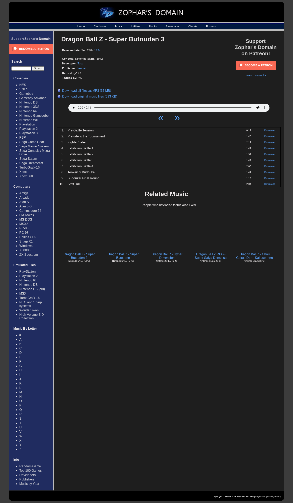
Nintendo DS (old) (32, 289)
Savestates (173, 26)
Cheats (192, 26)
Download (269, 130)
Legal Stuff (260, 496)
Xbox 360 (26, 176)
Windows (25, 246)
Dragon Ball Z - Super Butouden (123, 255)
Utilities (135, 26)
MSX (22, 293)
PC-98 (24, 232)
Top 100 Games (30, 470)
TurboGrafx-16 (29, 167)
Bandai (81, 68)
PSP (22, 137)
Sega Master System (34, 146)
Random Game (30, 466)
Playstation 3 (28, 133)
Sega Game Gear (31, 142)
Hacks (153, 26)
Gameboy (26, 93)
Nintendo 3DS (29, 106)
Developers (27, 475)
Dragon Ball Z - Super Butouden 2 (79, 255)
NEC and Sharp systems (30, 304)
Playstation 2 (28, 128)
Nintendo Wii (28, 120)
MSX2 (23, 224)
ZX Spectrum (28, 254)
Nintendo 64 (28, 111)
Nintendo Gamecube (34, 115)
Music (119, 26)
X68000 (24, 250)
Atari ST (25, 202)
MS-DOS (25, 219)
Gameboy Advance (32, 98)
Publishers (26, 479)
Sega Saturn (28, 158)
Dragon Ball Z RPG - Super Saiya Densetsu (211, 255)
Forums (211, 26)
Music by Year (29, 483)
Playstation (27, 124)
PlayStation (27, 271)
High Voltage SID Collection (31, 316)
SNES (23, 89)
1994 (97, 50)
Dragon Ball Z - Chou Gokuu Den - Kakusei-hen (254, 255)
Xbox (23, 172)
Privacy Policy (274, 496)
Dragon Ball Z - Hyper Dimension (166, 255)
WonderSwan (29, 310)
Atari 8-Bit (26, 206)
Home (81, 26)
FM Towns (26, 215)
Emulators (100, 26)
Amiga (24, 193)
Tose (81, 63)
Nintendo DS (28, 102)
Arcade (24, 197)
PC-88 (24, 228)
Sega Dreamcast (31, 163)
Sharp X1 (26, 241)
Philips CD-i (27, 237)
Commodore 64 (30, 210)
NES (22, 85)
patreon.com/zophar (256, 75)
